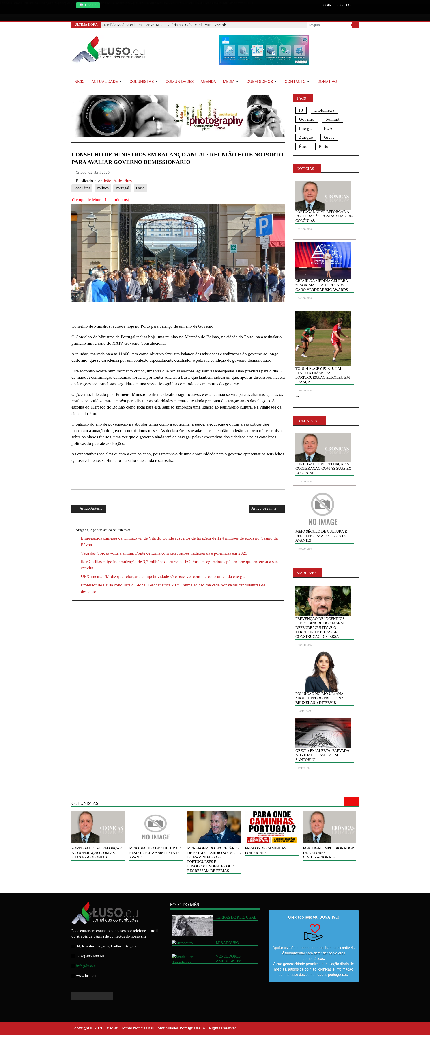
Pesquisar (355, 25)
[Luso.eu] (110, 51)
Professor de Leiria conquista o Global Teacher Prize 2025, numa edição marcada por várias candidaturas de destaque (173, 588)
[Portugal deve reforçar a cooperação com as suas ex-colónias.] (323, 447)
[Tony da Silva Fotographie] (178, 115)
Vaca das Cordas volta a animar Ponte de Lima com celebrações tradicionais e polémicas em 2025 (164, 553)
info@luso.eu (87, 966)
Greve (329, 137)
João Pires (82, 188)
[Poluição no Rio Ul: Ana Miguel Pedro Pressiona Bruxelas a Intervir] (323, 671)
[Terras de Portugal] (192, 925)
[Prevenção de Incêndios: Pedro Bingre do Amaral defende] (323, 601)
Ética (303, 146)
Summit (332, 119)
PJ (301, 110)
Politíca (103, 188)
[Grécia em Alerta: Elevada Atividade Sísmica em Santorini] (323, 733)
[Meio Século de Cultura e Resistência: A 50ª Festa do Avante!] (323, 508)
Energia (305, 128)
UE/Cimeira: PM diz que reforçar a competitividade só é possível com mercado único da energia (163, 576)
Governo (306, 119)
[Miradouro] (192, 943)
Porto (140, 188)
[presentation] (348, 801)
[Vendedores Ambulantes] (192, 959)
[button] (107, 81)
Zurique (306, 137)
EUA (328, 128)
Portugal (122, 188)
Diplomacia (324, 110)
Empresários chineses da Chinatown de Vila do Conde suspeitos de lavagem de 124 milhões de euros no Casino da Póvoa (179, 541)
